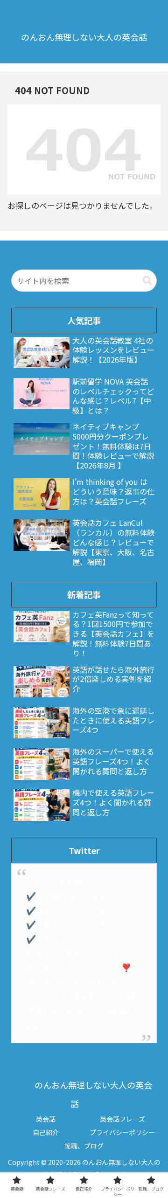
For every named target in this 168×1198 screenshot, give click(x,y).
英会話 (46, 1118)
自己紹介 (46, 1132)
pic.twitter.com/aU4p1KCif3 (78, 981)
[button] (147, 280)
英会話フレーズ (122, 1118)
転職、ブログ (84, 1145)
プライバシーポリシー (122, 1132)
